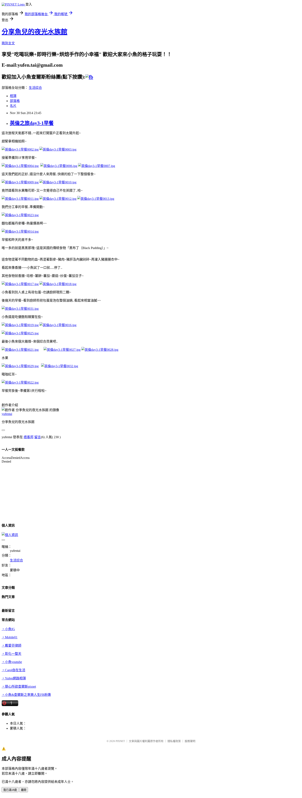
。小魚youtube (12, 662)
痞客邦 (28, 437)
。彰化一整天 (11, 653)
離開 (23, 789)
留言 (37, 437)
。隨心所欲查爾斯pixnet (19, 686)
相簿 (13, 96)
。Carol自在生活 (13, 670)
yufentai (7, 414)
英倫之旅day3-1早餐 (32, 123)
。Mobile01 (9, 637)
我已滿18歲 (10, 789)
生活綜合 (35, 87)
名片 (13, 105)
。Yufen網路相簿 (14, 678)
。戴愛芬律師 (11, 645)
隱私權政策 (174, 741)
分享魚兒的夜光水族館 (34, 31)
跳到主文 (8, 43)
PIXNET (120, 741)
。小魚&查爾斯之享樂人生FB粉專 (26, 694)
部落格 (15, 101)
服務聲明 (190, 741)
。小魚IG (8, 629)
